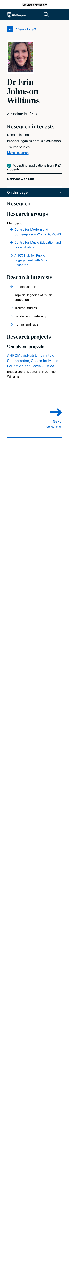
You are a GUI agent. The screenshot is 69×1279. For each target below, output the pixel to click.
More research (18, 152)
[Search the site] (46, 15)
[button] (34, 192)
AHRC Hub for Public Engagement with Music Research (31, 260)
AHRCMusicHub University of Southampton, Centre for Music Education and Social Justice (32, 360)
